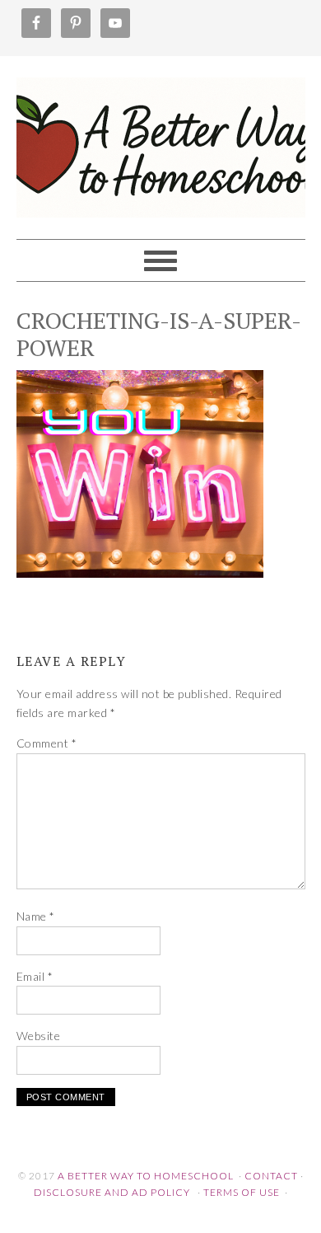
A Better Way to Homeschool (160, 140)
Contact (271, 1176)
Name (35, 916)
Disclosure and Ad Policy (112, 1192)
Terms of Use (241, 1192)
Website (38, 1036)
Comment (46, 743)
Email (35, 976)
